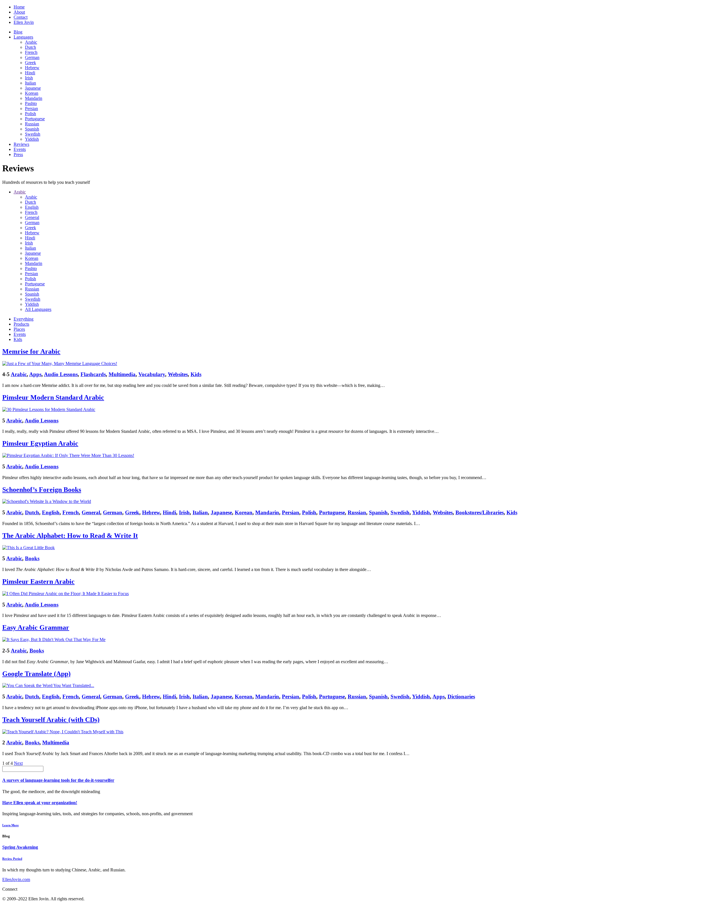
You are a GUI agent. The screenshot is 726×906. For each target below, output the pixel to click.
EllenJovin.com (16, 879)
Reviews (21, 144)
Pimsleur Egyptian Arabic (40, 443)
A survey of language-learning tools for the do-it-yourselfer (58, 780)
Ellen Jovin (24, 22)
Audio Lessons (61, 374)
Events (20, 149)
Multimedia (122, 374)
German (32, 57)
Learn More (10, 825)
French (31, 52)
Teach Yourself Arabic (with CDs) (51, 719)
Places (19, 329)
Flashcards (93, 374)
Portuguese (35, 118)
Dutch (30, 47)
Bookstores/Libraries (479, 512)
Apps (35, 374)
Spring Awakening (20, 847)
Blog (18, 32)
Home (19, 7)
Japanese (33, 88)
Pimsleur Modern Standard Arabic (53, 397)
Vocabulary (151, 374)
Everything (23, 319)
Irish (29, 77)
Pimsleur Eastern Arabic (38, 581)
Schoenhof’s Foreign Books (41, 489)
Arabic (31, 42)
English (32, 207)
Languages (23, 37)
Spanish (32, 129)
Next (18, 763)
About (19, 12)
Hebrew (32, 67)
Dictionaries (461, 696)
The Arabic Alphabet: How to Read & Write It (70, 535)
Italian (30, 83)
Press (18, 154)
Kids (18, 339)
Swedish (32, 134)
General (32, 217)
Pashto (31, 103)
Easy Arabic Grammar (35, 627)
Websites (178, 374)
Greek (30, 62)
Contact (21, 17)
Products (21, 324)
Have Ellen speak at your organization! (39, 802)
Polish (30, 113)
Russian (32, 123)
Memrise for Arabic (31, 351)
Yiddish (32, 139)
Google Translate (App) (36, 673)
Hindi (30, 72)
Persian (31, 108)
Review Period (12, 858)
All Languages (38, 309)
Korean (31, 93)
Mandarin (33, 98)
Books (32, 558)
